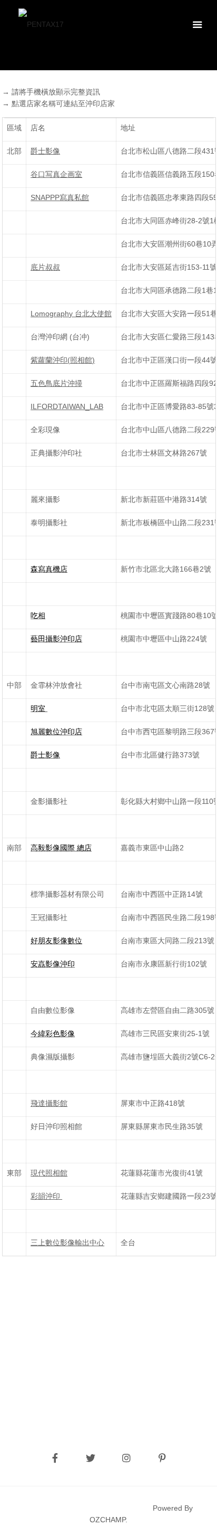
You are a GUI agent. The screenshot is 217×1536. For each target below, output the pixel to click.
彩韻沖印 (46, 1196)
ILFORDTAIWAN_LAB (67, 406)
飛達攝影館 (49, 1103)
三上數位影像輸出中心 (67, 1242)
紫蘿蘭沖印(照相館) (63, 360)
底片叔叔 (45, 267)
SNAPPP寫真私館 (60, 197)
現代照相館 (49, 1173)
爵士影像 (45, 151)
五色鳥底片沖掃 (56, 383)
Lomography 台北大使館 (71, 313)
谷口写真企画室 (56, 174)
